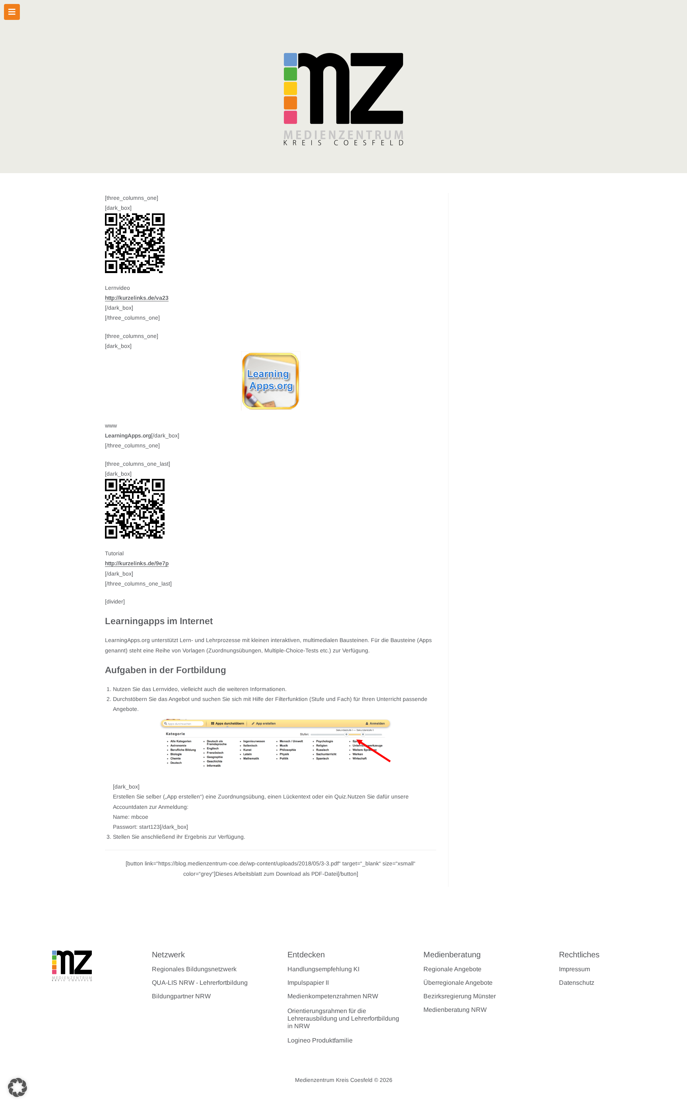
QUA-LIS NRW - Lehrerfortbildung (200, 982)
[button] (17, 1087)
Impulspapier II (308, 982)
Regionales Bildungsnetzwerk (194, 969)
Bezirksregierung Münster (459, 996)
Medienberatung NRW (455, 1009)
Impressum (574, 969)
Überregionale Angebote (458, 982)
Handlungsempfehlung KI (323, 969)
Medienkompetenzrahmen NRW (332, 996)
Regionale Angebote (452, 969)
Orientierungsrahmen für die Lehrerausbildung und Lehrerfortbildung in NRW (343, 1018)
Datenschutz (576, 982)
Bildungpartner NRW (181, 996)
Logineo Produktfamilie (320, 1040)
